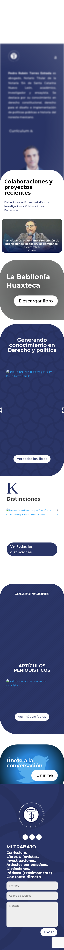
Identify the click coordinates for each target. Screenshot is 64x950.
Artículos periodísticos (35, 202)
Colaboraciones (34, 206)
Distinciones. (18, 869)
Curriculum (19, 131)
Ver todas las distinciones (21, 549)
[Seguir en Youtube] (39, 837)
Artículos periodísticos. (27, 865)
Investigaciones (14, 206)
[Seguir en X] (25, 837)
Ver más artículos (32, 717)
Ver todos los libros (32, 459)
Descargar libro (36, 301)
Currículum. (16, 853)
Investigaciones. (21, 861)
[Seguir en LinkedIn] (32, 837)
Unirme (44, 775)
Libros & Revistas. (22, 857)
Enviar (49, 932)
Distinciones (12, 202)
